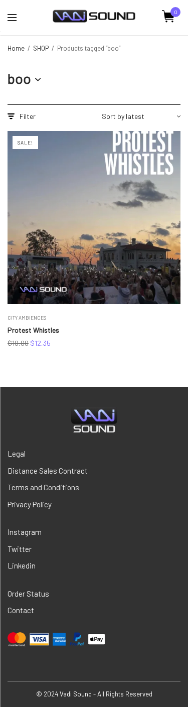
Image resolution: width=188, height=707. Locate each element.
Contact (21, 610)
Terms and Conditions (43, 487)
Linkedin (22, 565)
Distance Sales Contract (48, 470)
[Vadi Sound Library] (94, 17)
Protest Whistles (33, 330)
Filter (28, 116)
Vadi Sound (76, 694)
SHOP (41, 48)
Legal (17, 453)
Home (16, 48)
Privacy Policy (30, 504)
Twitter (20, 548)
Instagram (25, 531)
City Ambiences (27, 318)
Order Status (28, 593)
